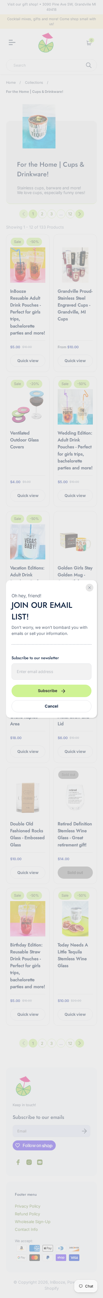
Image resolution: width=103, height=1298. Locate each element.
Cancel (51, 706)
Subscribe (47, 690)
